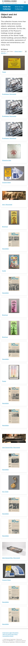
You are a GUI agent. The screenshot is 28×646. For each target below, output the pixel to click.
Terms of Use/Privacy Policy (10, 634)
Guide (4, 271)
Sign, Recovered (7, 204)
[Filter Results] (26, 51)
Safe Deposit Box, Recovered (11, 447)
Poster (4, 381)
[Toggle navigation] (25, 2)
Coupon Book (6, 182)
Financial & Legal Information (10, 632)
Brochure (5, 226)
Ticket (4, 72)
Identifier (3, 53)
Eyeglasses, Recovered (9, 94)
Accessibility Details (7, 636)
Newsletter (5, 248)
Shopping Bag (6, 160)
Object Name (18, 51)
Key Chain (5, 491)
